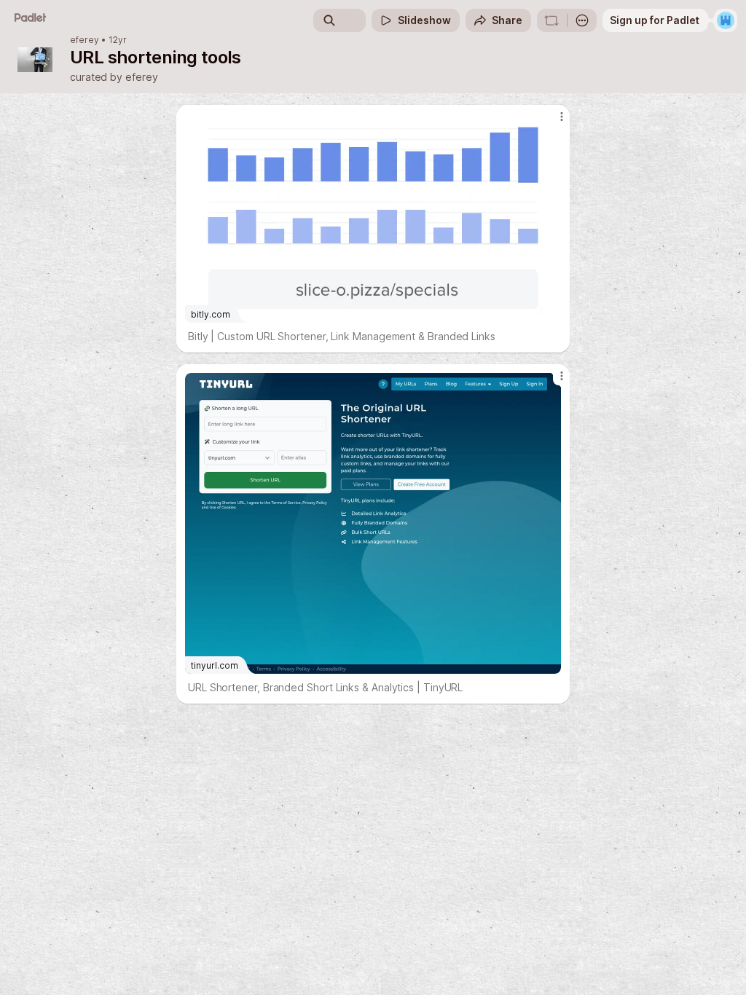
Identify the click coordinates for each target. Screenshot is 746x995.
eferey (84, 40)
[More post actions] (552, 122)
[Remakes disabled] (551, 20)
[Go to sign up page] (725, 20)
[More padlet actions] (582, 20)
